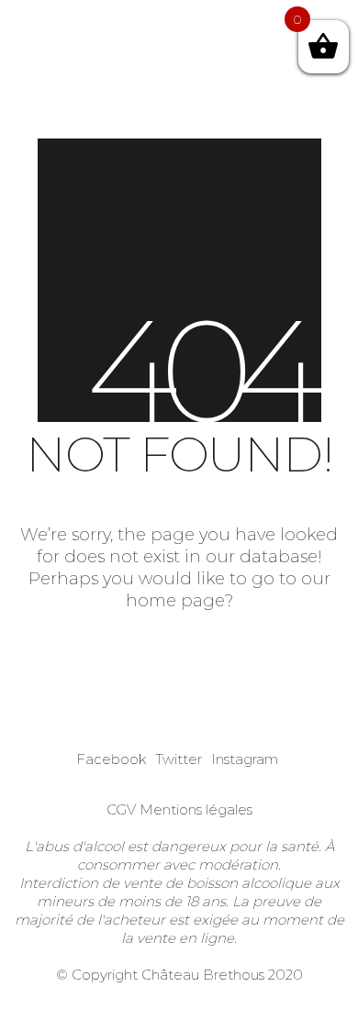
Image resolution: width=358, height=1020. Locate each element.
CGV (121, 809)
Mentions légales (196, 809)
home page (175, 601)
